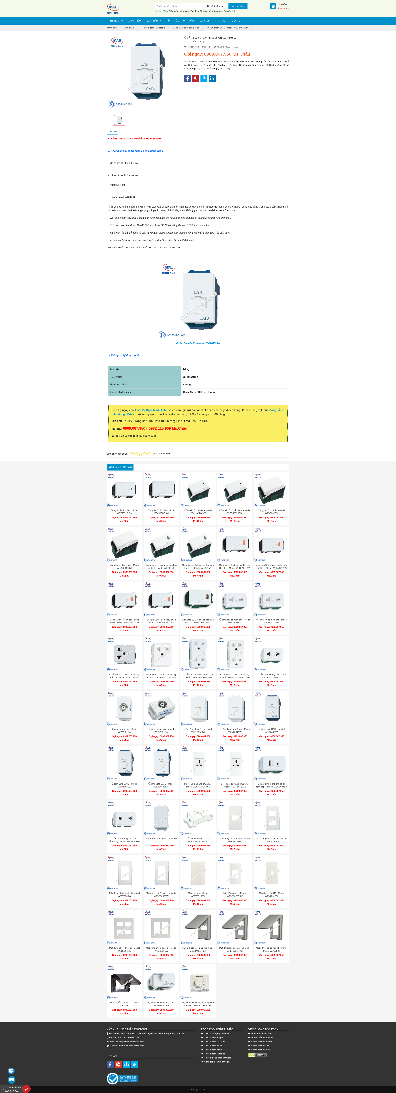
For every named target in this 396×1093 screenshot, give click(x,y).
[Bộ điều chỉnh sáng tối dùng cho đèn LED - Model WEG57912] (198, 982)
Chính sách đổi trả (260, 1045)
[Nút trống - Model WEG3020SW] (161, 817)
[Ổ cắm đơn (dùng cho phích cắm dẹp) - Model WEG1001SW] (271, 763)
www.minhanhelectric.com (131, 1045)
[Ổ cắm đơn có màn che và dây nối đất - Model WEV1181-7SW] (161, 653)
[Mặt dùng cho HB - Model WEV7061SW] (271, 872)
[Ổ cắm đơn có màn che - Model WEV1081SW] (234, 599)
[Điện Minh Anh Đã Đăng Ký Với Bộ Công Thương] (151, 1077)
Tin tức (220, 21)
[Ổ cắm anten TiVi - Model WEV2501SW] (124, 708)
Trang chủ (116, 21)
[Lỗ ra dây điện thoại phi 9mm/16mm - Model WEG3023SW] (198, 817)
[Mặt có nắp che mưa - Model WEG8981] (124, 982)
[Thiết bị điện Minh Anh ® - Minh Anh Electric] (131, 8)
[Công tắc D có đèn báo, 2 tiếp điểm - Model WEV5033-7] (161, 599)
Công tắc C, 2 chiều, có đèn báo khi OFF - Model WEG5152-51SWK (198, 568)
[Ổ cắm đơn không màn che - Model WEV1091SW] (271, 653)
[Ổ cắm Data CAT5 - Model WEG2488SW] (271, 708)
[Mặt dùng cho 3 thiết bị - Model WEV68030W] (124, 872)
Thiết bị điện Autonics (214, 1053)
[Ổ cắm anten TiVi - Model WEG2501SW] (161, 708)
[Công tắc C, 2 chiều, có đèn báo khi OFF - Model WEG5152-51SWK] (198, 544)
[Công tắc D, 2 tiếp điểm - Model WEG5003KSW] (234, 489)
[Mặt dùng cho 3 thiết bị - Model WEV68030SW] (161, 872)
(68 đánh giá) (199, 41)
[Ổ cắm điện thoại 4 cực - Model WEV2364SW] (234, 708)
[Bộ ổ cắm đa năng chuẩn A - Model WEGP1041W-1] (234, 763)
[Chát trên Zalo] (11, 1071)
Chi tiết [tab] (112, 131)
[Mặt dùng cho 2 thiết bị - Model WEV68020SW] (271, 817)
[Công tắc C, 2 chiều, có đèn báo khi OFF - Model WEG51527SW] (271, 544)
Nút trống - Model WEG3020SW (161, 838)
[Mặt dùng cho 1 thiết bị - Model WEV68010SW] (234, 817)
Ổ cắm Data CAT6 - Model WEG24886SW (198, 343)
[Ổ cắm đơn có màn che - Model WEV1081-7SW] (271, 599)
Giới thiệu (135, 21)
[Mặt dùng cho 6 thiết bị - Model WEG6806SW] (161, 927)
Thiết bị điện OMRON (214, 1041)
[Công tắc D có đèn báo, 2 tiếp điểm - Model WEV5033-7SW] (124, 599)
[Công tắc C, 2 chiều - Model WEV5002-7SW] (161, 489)
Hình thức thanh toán (180, 21)
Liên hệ (236, 21)
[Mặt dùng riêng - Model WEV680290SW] (234, 872)
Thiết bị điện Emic (213, 1049)
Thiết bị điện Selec (213, 1045)
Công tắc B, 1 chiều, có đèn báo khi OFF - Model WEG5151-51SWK (161, 568)
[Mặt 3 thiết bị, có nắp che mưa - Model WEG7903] (271, 927)
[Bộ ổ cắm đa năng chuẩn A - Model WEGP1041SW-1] (198, 763)
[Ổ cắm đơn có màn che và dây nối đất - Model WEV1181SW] (124, 653)
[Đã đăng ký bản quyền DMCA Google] (257, 1055)
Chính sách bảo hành (261, 1041)
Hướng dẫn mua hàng (262, 1037)
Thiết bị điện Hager (213, 1037)
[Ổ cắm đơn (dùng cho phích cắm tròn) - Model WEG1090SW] (124, 817)
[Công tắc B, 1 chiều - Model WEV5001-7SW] (124, 489)
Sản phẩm (152, 21)
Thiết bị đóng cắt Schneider (217, 1057)
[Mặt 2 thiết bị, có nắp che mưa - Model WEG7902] (234, 927)
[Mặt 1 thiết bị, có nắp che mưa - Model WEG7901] (198, 927)
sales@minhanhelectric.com (130, 1041)
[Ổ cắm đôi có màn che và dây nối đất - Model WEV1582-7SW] (234, 653)
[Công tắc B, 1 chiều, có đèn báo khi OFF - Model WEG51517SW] (234, 544)
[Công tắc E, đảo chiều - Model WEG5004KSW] (124, 544)
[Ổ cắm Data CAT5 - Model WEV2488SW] (124, 763)
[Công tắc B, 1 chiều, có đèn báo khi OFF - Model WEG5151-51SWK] (161, 544)
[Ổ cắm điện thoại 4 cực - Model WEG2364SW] (198, 708)
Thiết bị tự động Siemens (216, 1033)
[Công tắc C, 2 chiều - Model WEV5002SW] (271, 489)
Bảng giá (205, 21)
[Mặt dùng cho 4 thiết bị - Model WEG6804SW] (124, 927)
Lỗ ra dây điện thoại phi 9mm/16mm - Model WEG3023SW (198, 841)
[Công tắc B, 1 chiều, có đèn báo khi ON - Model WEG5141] (198, 599)
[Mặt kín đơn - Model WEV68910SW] (198, 872)
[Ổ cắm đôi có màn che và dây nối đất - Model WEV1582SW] (198, 653)
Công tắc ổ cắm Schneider (217, 1061)
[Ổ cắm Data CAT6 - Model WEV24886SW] (161, 763)
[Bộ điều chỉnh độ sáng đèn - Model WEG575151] (161, 982)
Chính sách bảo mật (261, 1049)
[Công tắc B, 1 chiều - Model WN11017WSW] (198, 489)
